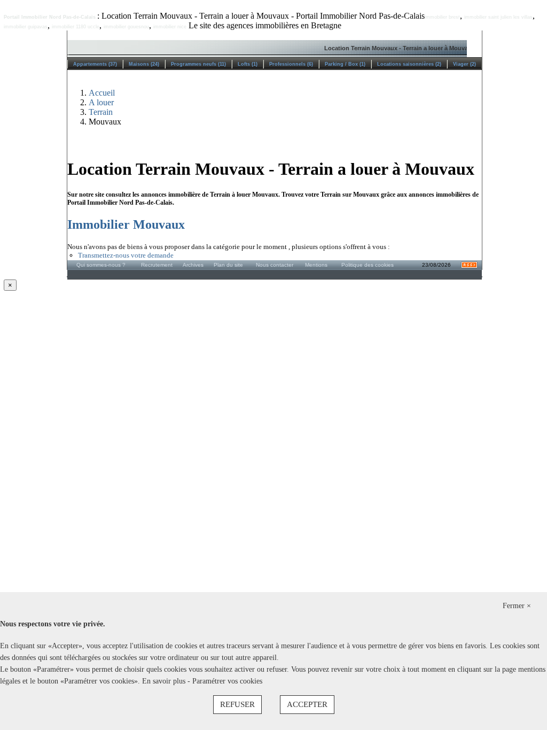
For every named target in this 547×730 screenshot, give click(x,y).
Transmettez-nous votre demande (126, 255)
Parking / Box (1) (345, 64)
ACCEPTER (307, 704)
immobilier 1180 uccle (75, 26)
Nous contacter (274, 265)
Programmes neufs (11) (198, 64)
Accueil (102, 92)
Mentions (316, 265)
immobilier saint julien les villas (498, 17)
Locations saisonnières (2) (409, 64)
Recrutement (157, 265)
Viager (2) (464, 64)
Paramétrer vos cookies (227, 681)
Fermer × (517, 606)
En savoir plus (164, 681)
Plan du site (228, 265)
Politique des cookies (367, 265)
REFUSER (237, 704)
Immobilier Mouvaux (126, 224)
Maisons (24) (144, 64)
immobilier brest (442, 17)
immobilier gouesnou (126, 26)
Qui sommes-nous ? (101, 265)
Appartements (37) (95, 64)
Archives (193, 265)
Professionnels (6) (291, 64)
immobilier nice (169, 26)
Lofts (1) (247, 64)
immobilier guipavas (26, 26)
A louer (101, 102)
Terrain (101, 112)
